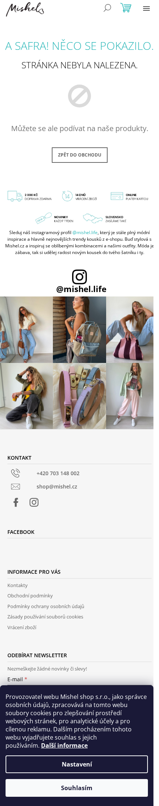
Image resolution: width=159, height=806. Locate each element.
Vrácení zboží (21, 627)
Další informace (64, 745)
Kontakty (17, 585)
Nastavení (77, 764)
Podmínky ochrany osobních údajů (45, 606)
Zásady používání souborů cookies (45, 616)
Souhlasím (76, 788)
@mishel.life (85, 232)
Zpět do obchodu (79, 155)
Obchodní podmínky (30, 595)
